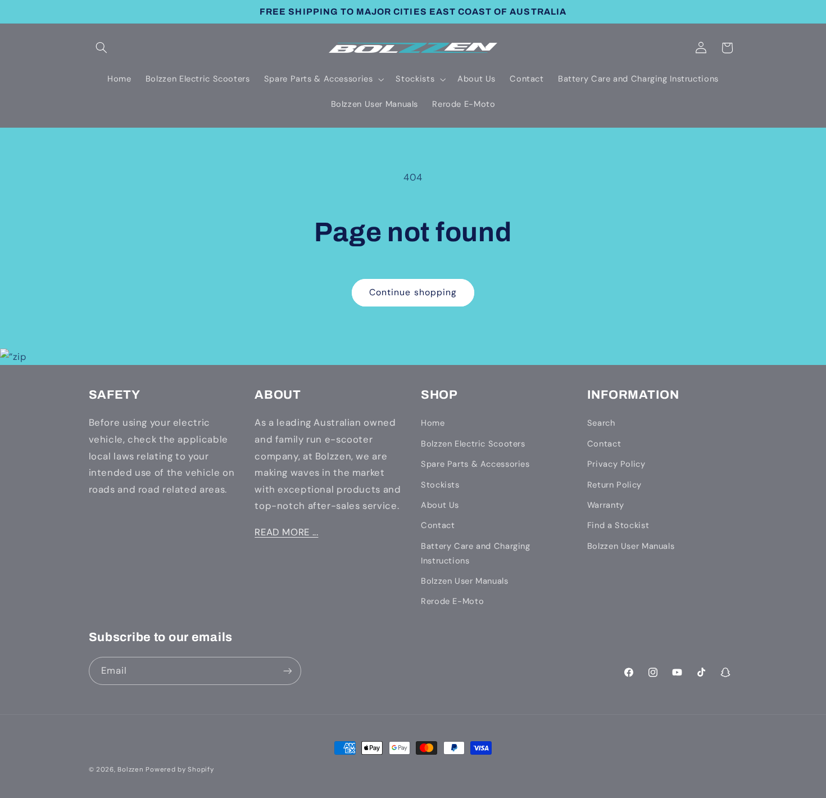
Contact (438, 525)
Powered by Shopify (180, 769)
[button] (102, 48)
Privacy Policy (616, 464)
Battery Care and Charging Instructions (475, 553)
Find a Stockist (618, 525)
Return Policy (614, 484)
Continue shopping (413, 292)
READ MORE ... (286, 532)
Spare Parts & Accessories (475, 464)
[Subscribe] (287, 670)
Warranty (605, 505)
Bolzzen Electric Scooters (473, 443)
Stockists (440, 484)
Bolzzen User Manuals (465, 581)
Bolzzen (130, 769)
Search (601, 423)
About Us (440, 505)
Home (433, 423)
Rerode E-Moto (452, 601)
